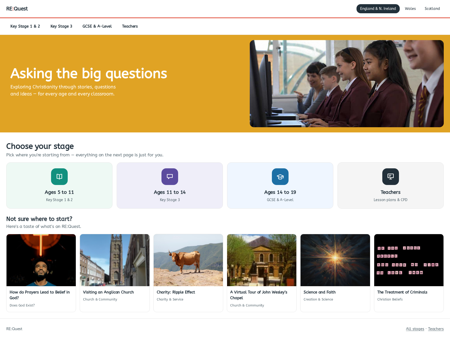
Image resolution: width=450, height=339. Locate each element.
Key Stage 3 (61, 26)
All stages (415, 329)
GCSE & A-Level (97, 26)
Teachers (130, 26)
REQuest (17, 9)
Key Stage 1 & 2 (25, 26)
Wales (410, 9)
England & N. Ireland (378, 9)
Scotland (432, 9)
